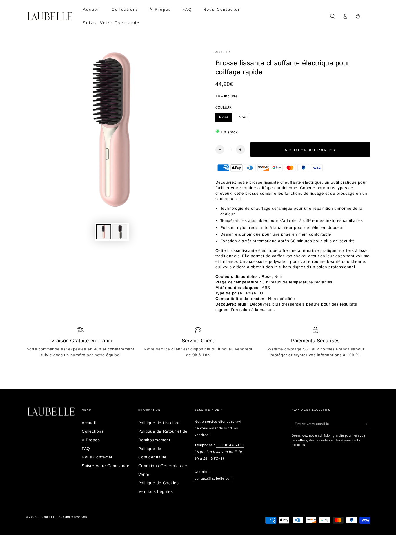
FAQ (86, 449)
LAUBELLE (47, 516)
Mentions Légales (155, 491)
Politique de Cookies (158, 483)
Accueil (221, 51)
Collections (92, 431)
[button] (332, 16)
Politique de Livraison (159, 423)
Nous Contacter (97, 457)
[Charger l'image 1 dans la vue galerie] (103, 231)
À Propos (91, 440)
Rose (225, 118)
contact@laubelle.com (213, 478)
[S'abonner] (367, 423)
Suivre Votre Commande (105, 466)
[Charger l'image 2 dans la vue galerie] (119, 231)
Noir (244, 118)
